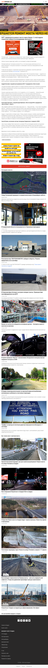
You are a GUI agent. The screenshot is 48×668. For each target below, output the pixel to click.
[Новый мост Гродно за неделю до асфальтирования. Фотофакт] (24, 595)
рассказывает (16, 71)
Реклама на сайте (5, 656)
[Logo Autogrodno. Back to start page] (6, 1)
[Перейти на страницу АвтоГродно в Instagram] (19, 620)
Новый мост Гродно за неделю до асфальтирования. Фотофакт (20, 608)
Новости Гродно (5, 625)
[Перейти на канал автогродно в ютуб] (29, 620)
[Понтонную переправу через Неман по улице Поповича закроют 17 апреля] (24, 537)
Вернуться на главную (24, 166)
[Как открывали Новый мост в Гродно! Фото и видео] (24, 479)
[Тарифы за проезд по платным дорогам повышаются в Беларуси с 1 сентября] (24, 412)
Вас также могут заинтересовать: (10, 436)
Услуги (23, 666)
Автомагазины (5, 636)
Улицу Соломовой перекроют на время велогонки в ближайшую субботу (23, 195)
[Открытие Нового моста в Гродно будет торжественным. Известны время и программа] (24, 507)
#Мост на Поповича (6, 139)
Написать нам (4, 653)
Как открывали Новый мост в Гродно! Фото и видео (16, 491)
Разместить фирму (6, 658)
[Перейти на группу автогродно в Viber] (27, 620)
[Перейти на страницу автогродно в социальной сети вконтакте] (24, 620)
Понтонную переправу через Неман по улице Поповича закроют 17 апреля (23, 550)
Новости (18, 666)
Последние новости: (7, 170)
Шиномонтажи (5, 642)
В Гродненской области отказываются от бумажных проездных (20, 227)
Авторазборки (4, 639)
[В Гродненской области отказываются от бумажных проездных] (24, 214)
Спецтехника (4, 647)
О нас (2, 650)
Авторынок (29, 666)
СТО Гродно (4, 633)
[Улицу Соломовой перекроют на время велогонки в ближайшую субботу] (24, 182)
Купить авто (4, 628)
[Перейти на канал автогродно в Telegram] (21, 620)
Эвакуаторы (4, 644)
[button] (43, 1)
